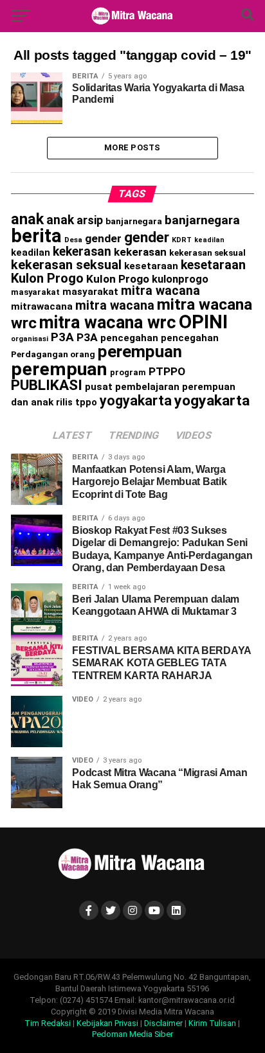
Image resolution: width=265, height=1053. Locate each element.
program (128, 372)
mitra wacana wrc (107, 322)
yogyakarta (136, 401)
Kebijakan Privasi (107, 1023)
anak (27, 219)
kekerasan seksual (207, 252)
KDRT (182, 240)
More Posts (132, 147)
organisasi (29, 339)
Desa (73, 239)
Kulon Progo (47, 278)
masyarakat (35, 292)
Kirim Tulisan (212, 1023)
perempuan (140, 351)
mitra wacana (160, 290)
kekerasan (82, 251)
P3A (62, 337)
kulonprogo (180, 279)
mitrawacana (42, 306)
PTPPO (167, 371)
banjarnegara (133, 221)
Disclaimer (163, 1023)
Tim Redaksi (47, 1023)
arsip (90, 220)
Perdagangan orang (53, 354)
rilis (64, 402)
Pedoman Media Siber (132, 1034)
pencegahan (129, 338)
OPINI (203, 322)
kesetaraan (151, 266)
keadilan (209, 240)
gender (103, 238)
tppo (86, 402)
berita (36, 236)
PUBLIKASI (46, 385)
